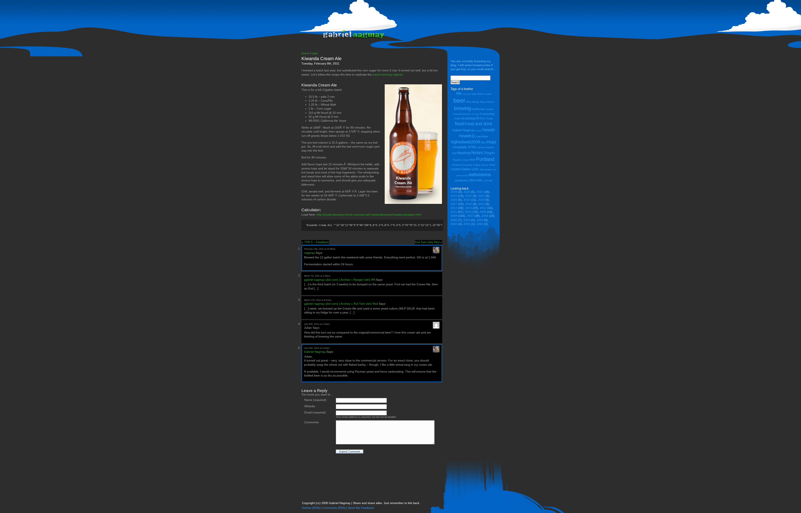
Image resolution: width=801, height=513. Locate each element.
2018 (481, 199)
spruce (484, 165)
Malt (454, 153)
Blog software (487, 102)
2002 (454, 224)
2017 (454, 204)
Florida (489, 118)
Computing (487, 113)
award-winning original (387, 74)
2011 (454, 212)
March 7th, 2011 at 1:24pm (317, 276)
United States (461, 169)
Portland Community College (466, 165)
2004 (466, 220)
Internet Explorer (485, 147)
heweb (488, 129)
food (459, 123)
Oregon (489, 153)
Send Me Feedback (361, 507)
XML (480, 180)
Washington (486, 169)
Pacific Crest (461, 160)
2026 (454, 191)
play (315, 53)
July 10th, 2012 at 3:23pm (317, 348)
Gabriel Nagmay (315, 351)
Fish (482, 118)
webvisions (480, 174)
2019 (466, 199)
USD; (475, 169)
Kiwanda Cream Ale (321, 58)
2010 (468, 212)
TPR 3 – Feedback (316, 242)
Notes (477, 152)
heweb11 (467, 135)
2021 (481, 195)
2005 (454, 220)
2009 (483, 212)
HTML (472, 147)
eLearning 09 (470, 118)
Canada (489, 109)
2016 (468, 204)
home (305, 53)
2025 (466, 191)
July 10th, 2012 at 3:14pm (317, 324)
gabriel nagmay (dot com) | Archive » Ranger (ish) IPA (339, 279)
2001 (466, 224)
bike (468, 101)
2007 (470, 215)
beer (459, 100)
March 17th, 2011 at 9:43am (317, 300)
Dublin (457, 118)
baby (474, 94)
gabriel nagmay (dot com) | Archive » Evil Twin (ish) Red (341, 303)
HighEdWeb (482, 136)
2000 (479, 224)
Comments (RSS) (334, 507)
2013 (468, 208)
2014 (454, 208)
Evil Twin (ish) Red (427, 242)
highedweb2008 (465, 141)
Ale (459, 93)
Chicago (475, 114)
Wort (472, 180)
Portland (485, 159)
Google (479, 131)
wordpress (462, 180)
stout (492, 164)
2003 (479, 220)
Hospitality (460, 147)
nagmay (309, 252)
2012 (483, 208)
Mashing (463, 153)
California (478, 109)
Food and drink (478, 123)
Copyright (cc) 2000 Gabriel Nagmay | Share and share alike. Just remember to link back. (361, 503)
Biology (475, 102)
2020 (454, 199)
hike (483, 142)
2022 (468, 195)
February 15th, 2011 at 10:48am (319, 249)
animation (466, 94)
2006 (484, 215)
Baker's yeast (484, 94)
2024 (479, 191)
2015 (481, 204)
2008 (454, 215)
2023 (454, 195)
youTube (488, 180)
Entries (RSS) (311, 507)
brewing (462, 108)
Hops (491, 141)
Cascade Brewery (462, 114)
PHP (472, 160)
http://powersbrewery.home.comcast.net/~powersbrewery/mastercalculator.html (369, 214)
